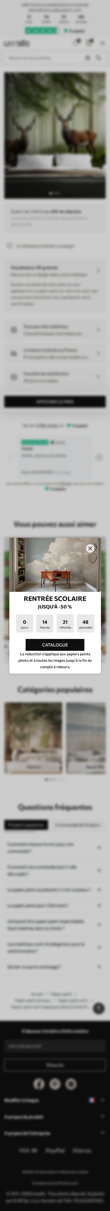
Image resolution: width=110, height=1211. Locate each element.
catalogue (55, 644)
